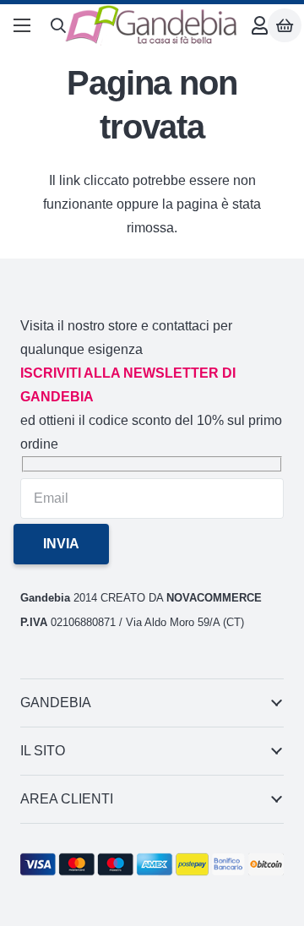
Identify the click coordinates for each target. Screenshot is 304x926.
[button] (58, 25)
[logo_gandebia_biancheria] (152, 25)
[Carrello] (284, 25)
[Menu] (22, 25)
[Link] (260, 25)
